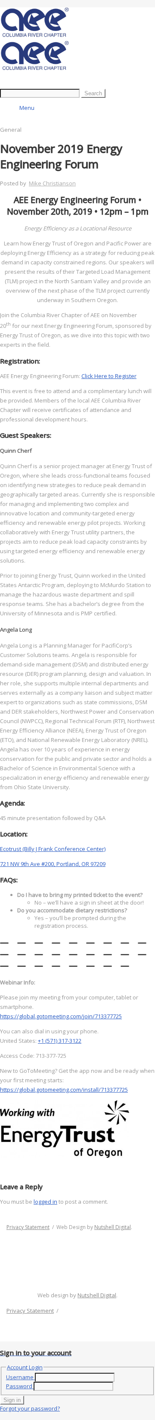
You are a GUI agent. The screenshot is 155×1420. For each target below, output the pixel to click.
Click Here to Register (108, 376)
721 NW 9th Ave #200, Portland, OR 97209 (52, 864)
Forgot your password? (30, 1408)
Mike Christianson (52, 183)
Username (20, 1377)
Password (19, 1386)
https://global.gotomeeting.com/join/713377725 (61, 1016)
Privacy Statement (28, 1227)
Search (93, 93)
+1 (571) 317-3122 (59, 1041)
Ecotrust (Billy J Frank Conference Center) (52, 849)
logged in (45, 1201)
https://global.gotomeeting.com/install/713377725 (64, 1089)
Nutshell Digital (112, 1227)
